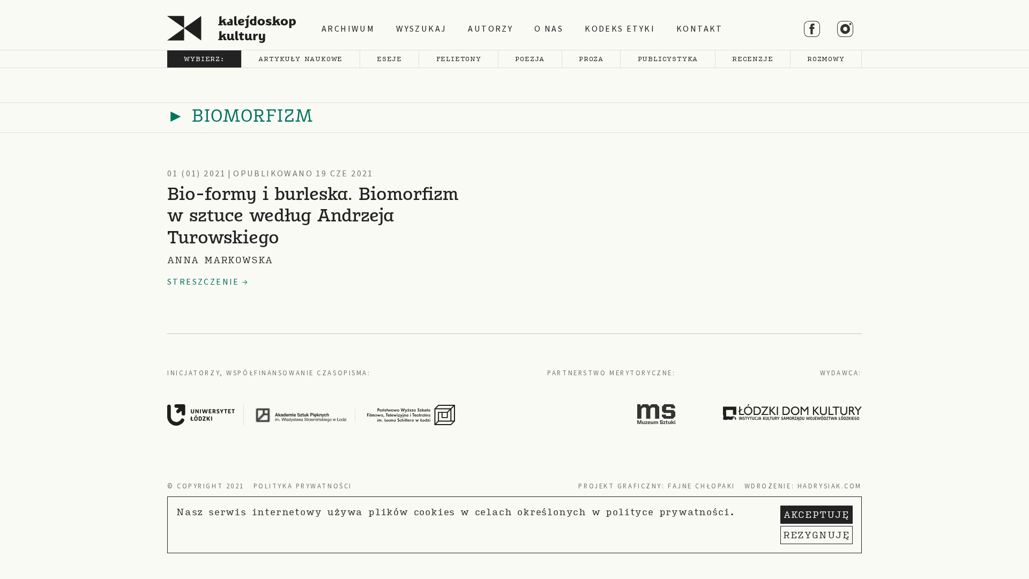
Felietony (458, 59)
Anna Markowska (220, 260)
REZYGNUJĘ (816, 535)
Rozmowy (826, 59)
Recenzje (752, 59)
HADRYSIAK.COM (829, 486)
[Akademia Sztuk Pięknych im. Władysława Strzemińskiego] (310, 414)
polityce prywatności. (670, 511)
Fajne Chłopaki (701, 486)
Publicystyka (668, 59)
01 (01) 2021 (196, 174)
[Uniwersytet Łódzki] (209, 414)
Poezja (530, 59)
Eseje (389, 59)
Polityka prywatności (302, 486)
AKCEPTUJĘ (816, 514)
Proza (591, 59)
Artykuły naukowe (300, 59)
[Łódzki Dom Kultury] (792, 412)
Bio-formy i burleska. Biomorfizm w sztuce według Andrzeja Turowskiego (313, 217)
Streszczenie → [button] (208, 282)
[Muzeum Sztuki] (656, 414)
